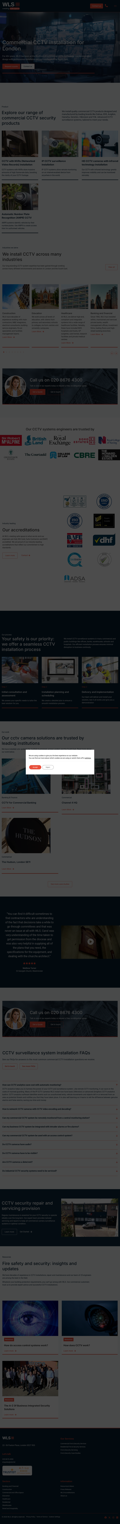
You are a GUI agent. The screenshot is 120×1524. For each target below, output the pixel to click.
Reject (48, 767)
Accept (35, 767)
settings (88, 758)
